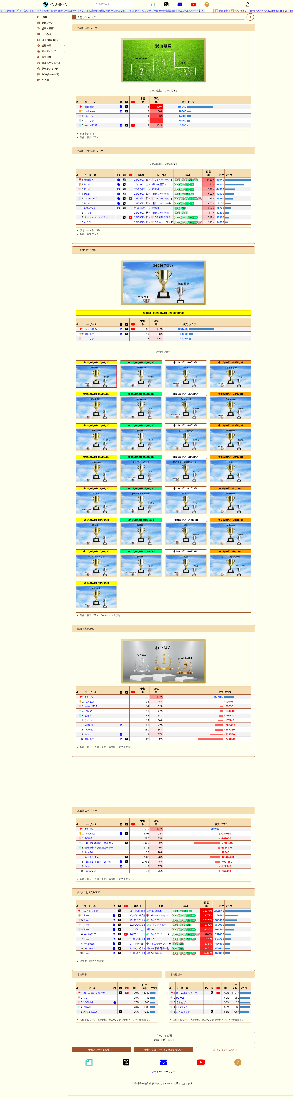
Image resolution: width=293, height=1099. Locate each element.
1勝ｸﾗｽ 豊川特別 (160, 193)
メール (167, 1083)
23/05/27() (137, 952)
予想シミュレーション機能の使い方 (163, 1049)
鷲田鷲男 (89, 106)
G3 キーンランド (163, 179)
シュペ (88, 734)
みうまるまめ (92, 856)
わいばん (89, 696)
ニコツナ (89, 120)
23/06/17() (137, 920)
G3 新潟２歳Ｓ (162, 217)
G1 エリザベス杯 (158, 943)
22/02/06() (137, 924)
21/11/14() (137, 943)
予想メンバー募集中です (101, 1049)
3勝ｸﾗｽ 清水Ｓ (154, 910)
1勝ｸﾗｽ (150, 929)
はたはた (89, 115)
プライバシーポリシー (163, 1071)
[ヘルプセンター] (206, 4)
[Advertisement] (163, 781)
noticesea (90, 111)
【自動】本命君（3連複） (98, 861)
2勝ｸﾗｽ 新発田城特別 (157, 948)
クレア (88, 710)
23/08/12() (137, 948)
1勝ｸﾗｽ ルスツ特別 (161, 203)
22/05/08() (137, 915)
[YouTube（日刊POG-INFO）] (193, 4)
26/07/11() (137, 934)
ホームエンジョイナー (96, 217)
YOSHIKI (89, 725)
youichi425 (91, 706)
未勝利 (155, 189)
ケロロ (88, 720)
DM (155, 1083)
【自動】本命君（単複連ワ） (100, 842)
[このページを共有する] (250, 17)
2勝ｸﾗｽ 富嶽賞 (154, 952)
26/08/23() (142, 179)
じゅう (87, 212)
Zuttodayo (90, 871)
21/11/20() (137, 929)
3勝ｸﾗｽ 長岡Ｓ (159, 184)
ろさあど (89, 701)
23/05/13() (137, 938)
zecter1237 (91, 125)
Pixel (87, 184)
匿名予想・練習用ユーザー (99, 847)
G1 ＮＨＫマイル (158, 915)
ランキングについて (227, 1049)
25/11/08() (137, 910)
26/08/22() (142, 184)
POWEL (89, 729)
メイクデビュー (157, 920)
